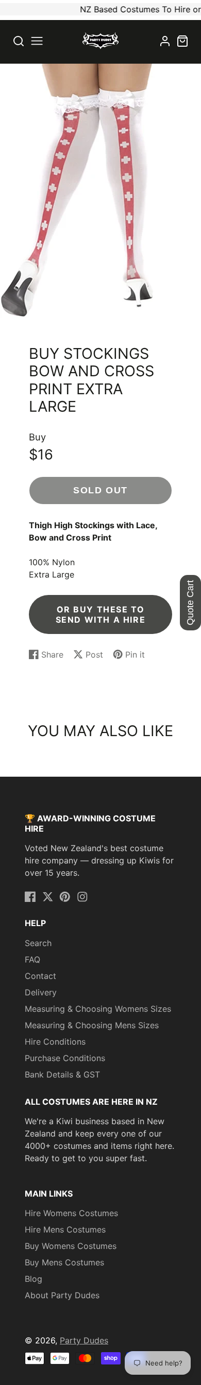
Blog (33, 1279)
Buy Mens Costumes (64, 1262)
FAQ (32, 959)
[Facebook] (30, 896)
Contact (40, 976)
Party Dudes (84, 1340)
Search (38, 943)
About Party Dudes (62, 1295)
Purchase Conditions (65, 1058)
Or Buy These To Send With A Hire (101, 614)
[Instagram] (82, 896)
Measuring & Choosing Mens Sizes (92, 1025)
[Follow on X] (48, 896)
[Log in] (165, 41)
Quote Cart (190, 602)
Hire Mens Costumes (65, 1229)
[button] (37, 41)
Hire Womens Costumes (71, 1213)
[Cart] (182, 41)
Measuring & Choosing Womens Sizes (98, 1009)
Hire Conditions (55, 1041)
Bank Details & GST (62, 1074)
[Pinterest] (65, 896)
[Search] (18, 41)
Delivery (41, 992)
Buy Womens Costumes (70, 1246)
